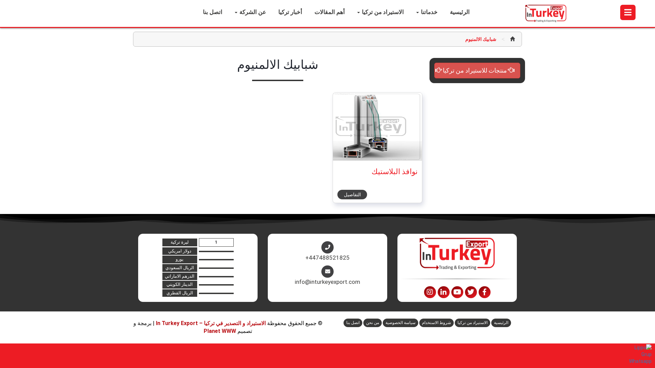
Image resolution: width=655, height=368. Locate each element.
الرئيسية (460, 12)
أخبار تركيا (290, 12)
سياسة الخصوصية (400, 322)
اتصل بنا (212, 12)
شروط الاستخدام (436, 322)
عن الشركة (252, 12)
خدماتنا (429, 12)
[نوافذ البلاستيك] (371, 126)
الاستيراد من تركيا (382, 12)
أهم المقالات (330, 12)
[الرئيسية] (512, 39)
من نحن (372, 322)
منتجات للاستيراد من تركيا (474, 70)
